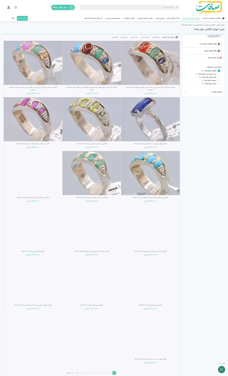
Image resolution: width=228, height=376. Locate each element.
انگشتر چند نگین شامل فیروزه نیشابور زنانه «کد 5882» (150, 198)
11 (81, 373)
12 (77, 373)
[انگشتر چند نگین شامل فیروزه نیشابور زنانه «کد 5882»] (150, 173)
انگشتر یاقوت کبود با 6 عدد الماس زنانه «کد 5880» (150, 144)
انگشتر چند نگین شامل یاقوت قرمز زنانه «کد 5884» (33, 144)
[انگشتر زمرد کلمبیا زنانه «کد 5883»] (150, 281)
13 (73, 373)
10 (86, 373)
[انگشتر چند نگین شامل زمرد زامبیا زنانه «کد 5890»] (33, 173)
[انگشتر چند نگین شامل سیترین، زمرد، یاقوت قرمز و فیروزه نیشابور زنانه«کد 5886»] (33, 63)
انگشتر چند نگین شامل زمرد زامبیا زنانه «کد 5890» (33, 198)
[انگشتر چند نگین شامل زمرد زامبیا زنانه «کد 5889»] (150, 227)
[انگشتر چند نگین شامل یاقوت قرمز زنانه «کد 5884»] (33, 119)
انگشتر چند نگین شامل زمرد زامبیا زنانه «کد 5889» (150, 251)
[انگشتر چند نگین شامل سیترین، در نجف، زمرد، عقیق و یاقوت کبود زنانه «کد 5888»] (150, 63)
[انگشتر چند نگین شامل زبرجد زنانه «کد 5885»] (91, 119)
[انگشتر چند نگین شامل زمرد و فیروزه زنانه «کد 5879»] (91, 227)
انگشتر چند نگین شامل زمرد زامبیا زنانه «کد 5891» (92, 198)
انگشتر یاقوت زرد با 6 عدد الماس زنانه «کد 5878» (150, 359)
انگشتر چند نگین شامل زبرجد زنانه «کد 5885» (92, 144)
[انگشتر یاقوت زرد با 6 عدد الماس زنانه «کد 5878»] (150, 335)
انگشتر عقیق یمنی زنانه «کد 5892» (32, 251)
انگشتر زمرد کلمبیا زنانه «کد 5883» (150, 305)
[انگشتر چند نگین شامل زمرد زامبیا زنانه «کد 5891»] (91, 173)
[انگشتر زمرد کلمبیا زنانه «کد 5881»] (91, 281)
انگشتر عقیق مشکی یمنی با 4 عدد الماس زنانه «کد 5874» (33, 305)
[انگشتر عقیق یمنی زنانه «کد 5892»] (33, 227)
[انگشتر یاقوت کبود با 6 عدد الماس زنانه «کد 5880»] (150, 119)
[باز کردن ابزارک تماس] (221, 369)
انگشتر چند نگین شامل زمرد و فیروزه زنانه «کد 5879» (92, 251)
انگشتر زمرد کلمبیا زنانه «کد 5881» (92, 305)
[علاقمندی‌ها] (13, 18)
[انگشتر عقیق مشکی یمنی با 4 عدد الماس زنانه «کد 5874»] (33, 281)
